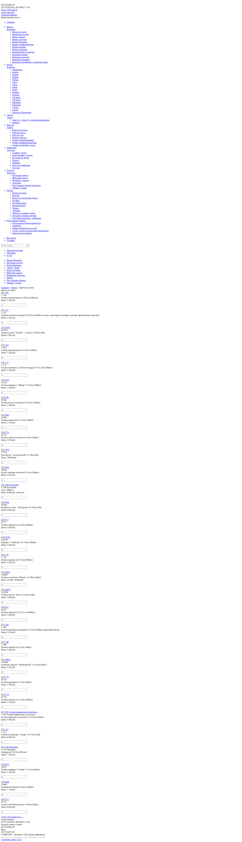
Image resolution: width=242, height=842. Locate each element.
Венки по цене (19, 32)
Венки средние (19, 39)
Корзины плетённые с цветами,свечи (30, 62)
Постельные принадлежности (26, 185)
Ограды (16, 168)
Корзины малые (19, 54)
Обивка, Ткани (19, 188)
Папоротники (18, 205)
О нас (9, 255)
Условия (11, 240)
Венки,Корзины (11, 28)
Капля (15, 72)
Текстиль (16, 183)
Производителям (15, 250)
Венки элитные (19, 49)
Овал (14, 82)
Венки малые (18, 37)
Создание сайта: (9, 839)
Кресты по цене (19, 130)
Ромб (14, 87)
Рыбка (15, 77)
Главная (10, 22)
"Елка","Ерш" (10, 116)
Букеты (15, 195)
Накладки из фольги (22, 233)
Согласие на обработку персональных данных (23, 837)
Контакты (11, 238)
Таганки (16, 97)
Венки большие (19, 42)
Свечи (15, 107)
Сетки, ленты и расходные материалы (30, 231)
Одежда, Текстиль (11, 171)
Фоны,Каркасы (11, 65)
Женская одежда (20, 178)
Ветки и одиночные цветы (25, 198)
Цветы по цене (19, 193)
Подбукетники (19, 203)
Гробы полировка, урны (23, 145)
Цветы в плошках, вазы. (23, 213)
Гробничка (17, 70)
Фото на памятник (21, 165)
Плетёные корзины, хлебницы (26, 218)
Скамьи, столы (19, 153)
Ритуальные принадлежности (26, 223)
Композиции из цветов (23, 52)
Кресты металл (19, 137)
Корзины (16, 102)
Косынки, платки (20, 180)
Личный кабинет (9, 15)
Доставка (11, 253)
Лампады (16, 226)
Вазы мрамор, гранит (22, 155)
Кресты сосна (18, 132)
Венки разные (19, 47)
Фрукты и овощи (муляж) (24, 215)
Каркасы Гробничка (21, 112)
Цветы (10, 190)
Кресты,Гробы (10, 126)
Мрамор (16, 163)
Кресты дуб (17, 135)
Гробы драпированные (23, 140)
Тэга (19, 839)
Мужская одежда (20, 175)
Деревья (16, 210)
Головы (15, 200)
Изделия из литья (20, 158)
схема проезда (8, 12)
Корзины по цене (20, 34)
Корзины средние (20, 57)
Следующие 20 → (14, 817)
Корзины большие (21, 59)
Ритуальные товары (16, 220)
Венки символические (23, 44)
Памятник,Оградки (12, 149)
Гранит (15, 160)
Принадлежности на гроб (24, 228)
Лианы (15, 208)
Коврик (15, 122)
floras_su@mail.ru (9, 10)
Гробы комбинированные (24, 142)
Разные (15, 92)
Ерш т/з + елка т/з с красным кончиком (30, 120)
